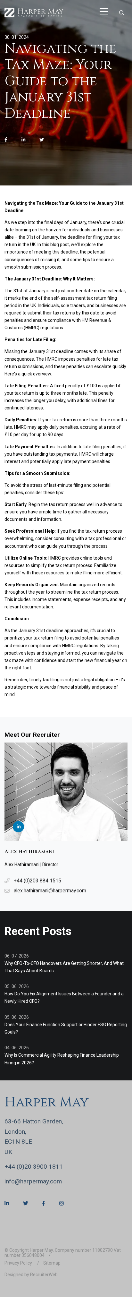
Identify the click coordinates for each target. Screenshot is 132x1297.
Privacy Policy (18, 1263)
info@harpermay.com (33, 1181)
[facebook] (5, 139)
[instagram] (61, 1203)
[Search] (122, 13)
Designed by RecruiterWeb (31, 1274)
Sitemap (52, 1263)
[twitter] (41, 139)
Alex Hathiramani (29, 851)
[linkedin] (23, 139)
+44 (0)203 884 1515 (37, 881)
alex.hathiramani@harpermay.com (50, 891)
